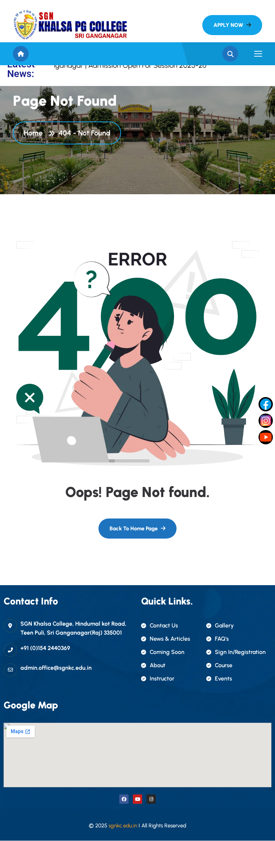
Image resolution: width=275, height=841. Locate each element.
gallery (224, 625)
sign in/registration (240, 652)
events (223, 678)
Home (35, 133)
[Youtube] (137, 799)
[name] (70, 24)
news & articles (170, 638)
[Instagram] (151, 799)
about (157, 665)
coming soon (167, 652)
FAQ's (222, 638)
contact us (164, 625)
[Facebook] (124, 799)
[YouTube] (266, 437)
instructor (162, 678)
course (223, 665)
